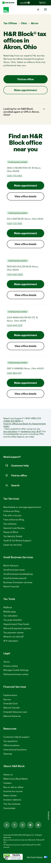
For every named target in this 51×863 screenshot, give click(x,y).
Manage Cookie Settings (16, 670)
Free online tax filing (13, 519)
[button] (38, 10)
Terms (6, 661)
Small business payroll (14, 578)
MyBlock (7, 607)
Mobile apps (9, 611)
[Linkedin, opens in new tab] (38, 825)
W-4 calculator (10, 640)
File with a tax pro (12, 515)
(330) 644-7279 (14, 325)
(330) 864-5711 (14, 373)
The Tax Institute (11, 804)
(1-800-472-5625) (12, 421)
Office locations (11, 745)
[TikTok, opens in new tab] (6, 825)
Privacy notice (10, 666)
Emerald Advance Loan (15, 712)
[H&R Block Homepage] (8, 2)
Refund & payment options (17, 628)
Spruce (7, 699)
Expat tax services (12, 544)
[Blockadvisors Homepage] (25, 2)
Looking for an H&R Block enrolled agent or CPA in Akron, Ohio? (21, 111)
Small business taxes (14, 569)
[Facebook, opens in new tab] (14, 825)
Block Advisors (10, 565)
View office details (25, 196)
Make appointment (25, 185)
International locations (15, 749)
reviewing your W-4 (30, 431)
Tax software (9, 523)
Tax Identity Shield (12, 536)
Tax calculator (10, 615)
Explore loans (10, 695)
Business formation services (17, 582)
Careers (7, 783)
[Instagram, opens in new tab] (22, 825)
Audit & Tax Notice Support (17, 540)
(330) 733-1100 (14, 223)
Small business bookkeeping (18, 574)
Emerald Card (10, 703)
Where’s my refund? (13, 636)
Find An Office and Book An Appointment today (24, 424)
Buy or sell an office (13, 787)
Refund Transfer (11, 707)
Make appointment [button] (25, 90)
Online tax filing (11, 511)
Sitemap (7, 753)
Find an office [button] (25, 79)
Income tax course (12, 791)
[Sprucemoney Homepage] (42, 2)
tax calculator (10, 431)
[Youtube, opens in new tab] (30, 825)
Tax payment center (13, 632)
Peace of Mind (10, 532)
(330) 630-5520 (15, 274)
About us (8, 774)
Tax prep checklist (12, 620)
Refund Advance (12, 716)
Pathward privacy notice (15, 674)
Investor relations (12, 799)
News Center (10, 795)
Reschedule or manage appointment (22, 507)
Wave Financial (11, 586)
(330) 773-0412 (14, 175)
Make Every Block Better (15, 778)
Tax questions (10, 741)
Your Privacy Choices (34, 857)
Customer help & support (16, 737)
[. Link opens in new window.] (13, 857)
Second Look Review (14, 528)
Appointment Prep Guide (16, 624)
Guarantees (9, 808)
